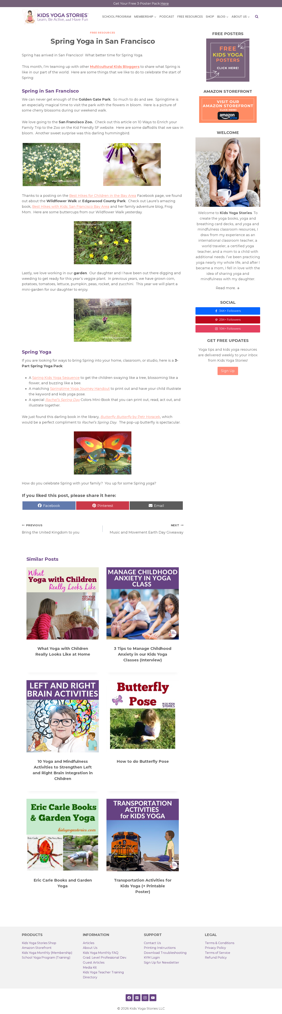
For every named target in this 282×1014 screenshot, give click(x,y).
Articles (88, 943)
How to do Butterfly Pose (143, 761)
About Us (90, 948)
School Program (116, 16)
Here (165, 3)
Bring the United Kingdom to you (50, 529)
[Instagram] (145, 997)
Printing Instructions (160, 948)
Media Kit (90, 967)
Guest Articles (93, 962)
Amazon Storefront (37, 948)
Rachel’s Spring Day (62, 400)
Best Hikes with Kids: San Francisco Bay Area (70, 206)
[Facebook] (129, 997)
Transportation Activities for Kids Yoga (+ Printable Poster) (143, 886)
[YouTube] (152, 997)
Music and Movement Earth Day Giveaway (146, 529)
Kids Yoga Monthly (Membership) (47, 953)
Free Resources (190, 16)
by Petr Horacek (130, 417)
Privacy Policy (215, 948)
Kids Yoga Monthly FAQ (100, 953)
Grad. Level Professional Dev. (105, 957)
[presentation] (62, 603)
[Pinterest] (137, 997)
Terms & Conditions (219, 943)
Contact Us (152, 943)
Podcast (166, 16)
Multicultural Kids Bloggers (114, 67)
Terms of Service (217, 953)
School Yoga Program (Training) (46, 957)
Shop (210, 16)
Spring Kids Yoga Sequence (56, 378)
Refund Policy (216, 957)
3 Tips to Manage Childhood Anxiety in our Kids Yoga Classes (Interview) (142, 654)
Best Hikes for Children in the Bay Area (102, 196)
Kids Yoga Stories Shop (39, 943)
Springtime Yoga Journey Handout (80, 389)
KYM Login (152, 957)
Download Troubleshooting (165, 953)
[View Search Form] (256, 16)
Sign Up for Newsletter (161, 962)
